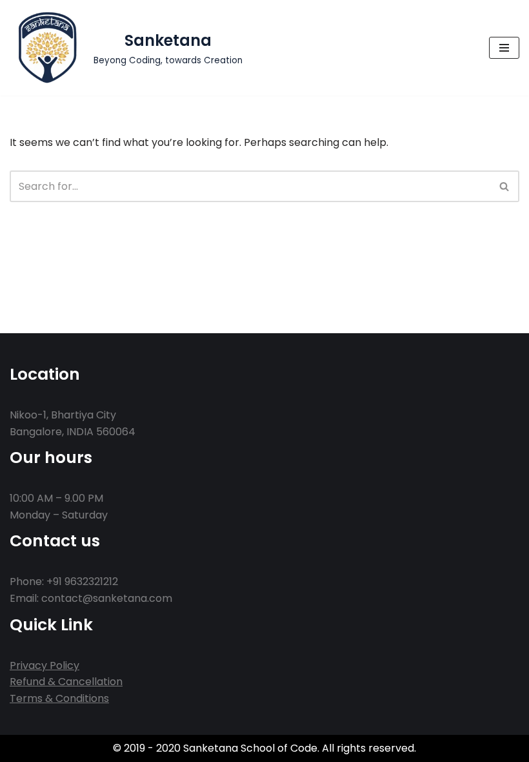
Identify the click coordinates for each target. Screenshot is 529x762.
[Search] (504, 186)
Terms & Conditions (59, 698)
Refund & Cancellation (66, 681)
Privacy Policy (44, 665)
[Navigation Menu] (504, 48)
